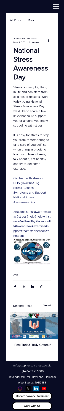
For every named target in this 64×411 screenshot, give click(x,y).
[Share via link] (41, 286)
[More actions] (48, 40)
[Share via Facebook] (15, 286)
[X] (28, 388)
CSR (15, 275)
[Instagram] (20, 388)
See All (47, 305)
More (31, 20)
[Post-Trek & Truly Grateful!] (34, 325)
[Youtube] (44, 388)
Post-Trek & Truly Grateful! (32, 345)
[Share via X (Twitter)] (23, 286)
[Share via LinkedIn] (32, 286)
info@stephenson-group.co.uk (32, 365)
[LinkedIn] (36, 388)
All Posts (15, 20)
